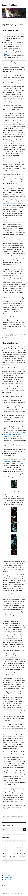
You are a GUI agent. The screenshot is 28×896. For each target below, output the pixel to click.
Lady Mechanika (6, 335)
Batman (4, 816)
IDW (17, 57)
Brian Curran (6, 461)
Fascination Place (9, 5)
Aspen (5, 53)
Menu (23, 5)
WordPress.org (7, 879)
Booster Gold (9, 816)
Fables (23, 334)
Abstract (20, 50)
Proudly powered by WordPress (17, 893)
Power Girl (14, 816)
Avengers (22, 815)
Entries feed (7, 875)
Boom (19, 451)
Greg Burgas (20, 463)
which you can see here (12, 203)
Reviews (19, 334)
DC (5, 40)
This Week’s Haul (10, 31)
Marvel (23, 432)
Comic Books (14, 334)
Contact (4, 889)
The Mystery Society (14, 335)
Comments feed (8, 877)
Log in (5, 873)
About (4, 885)
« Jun (6, 862)
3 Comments (9, 817)
